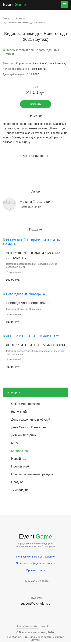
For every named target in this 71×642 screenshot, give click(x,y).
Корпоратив (23, 63)
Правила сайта (35, 570)
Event (14, 4)
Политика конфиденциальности (35, 563)
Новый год (54, 63)
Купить (35, 104)
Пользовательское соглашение (35, 556)
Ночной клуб (39, 63)
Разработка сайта (27, 626)
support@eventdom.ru (35, 603)
